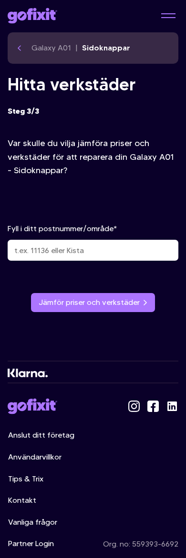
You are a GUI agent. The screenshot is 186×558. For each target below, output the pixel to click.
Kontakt (22, 500)
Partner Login (31, 543)
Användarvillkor (35, 456)
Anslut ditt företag (41, 435)
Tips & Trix (25, 478)
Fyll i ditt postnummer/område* (62, 228)
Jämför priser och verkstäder (89, 302)
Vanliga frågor (32, 522)
